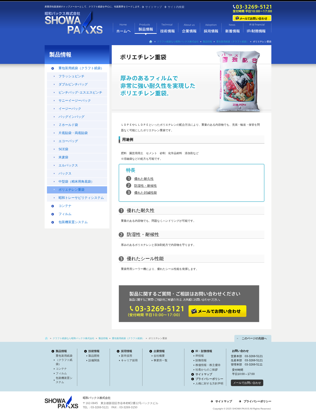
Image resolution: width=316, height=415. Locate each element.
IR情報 (199, 355)
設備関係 (93, 360)
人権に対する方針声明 (209, 383)
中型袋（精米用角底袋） (76, 181)
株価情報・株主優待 (207, 365)
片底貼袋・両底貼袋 (73, 133)
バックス (65, 173)
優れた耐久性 (144, 179)
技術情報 (167, 29)
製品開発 (93, 355)
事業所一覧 (160, 360)
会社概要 (159, 355)
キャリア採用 (129, 360)
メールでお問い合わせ (252, 18)
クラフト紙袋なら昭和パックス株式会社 (124, 29)
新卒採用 (126, 355)
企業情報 (189, 29)
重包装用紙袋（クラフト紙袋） (232, 41)
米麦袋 (63, 157)
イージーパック (70, 108)
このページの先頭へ (253, 338)
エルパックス (68, 165)
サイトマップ (153, 7)
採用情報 (210, 29)
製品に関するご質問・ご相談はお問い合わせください (188, 303)
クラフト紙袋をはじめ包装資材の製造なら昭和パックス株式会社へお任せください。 (73, 22)
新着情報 (232, 29)
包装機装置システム (73, 222)
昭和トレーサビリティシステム (81, 198)
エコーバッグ (68, 141)
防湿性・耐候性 (145, 185)
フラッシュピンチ (71, 76)
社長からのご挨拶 (206, 369)
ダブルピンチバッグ (73, 84)
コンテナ (65, 206)
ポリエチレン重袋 (71, 189)
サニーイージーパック (75, 100)
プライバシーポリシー (209, 379)
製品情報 (146, 29)
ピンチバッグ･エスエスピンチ (80, 92)
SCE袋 (63, 149)
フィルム (65, 214)
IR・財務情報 (257, 29)
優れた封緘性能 (145, 192)
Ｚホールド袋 (68, 125)
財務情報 (201, 360)
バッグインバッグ (71, 117)
